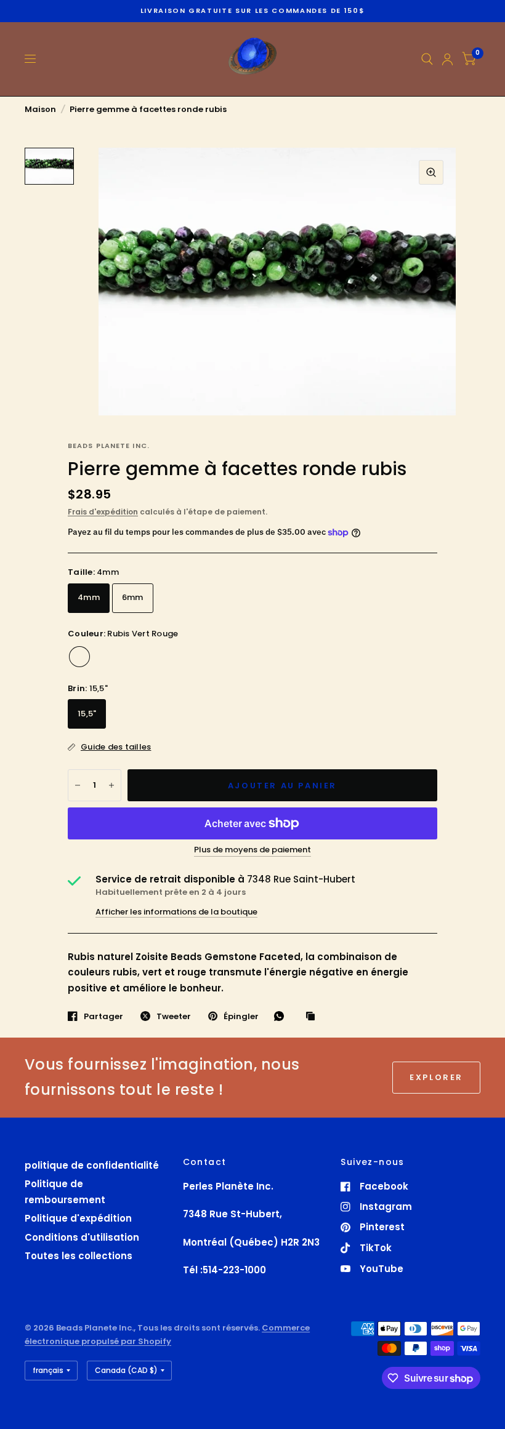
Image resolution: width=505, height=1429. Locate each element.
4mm (89, 597)
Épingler (241, 1016)
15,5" (87, 713)
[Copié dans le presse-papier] (313, 1016)
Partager (103, 1016)
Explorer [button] (436, 1077)
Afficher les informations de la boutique (176, 912)
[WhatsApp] (282, 1016)
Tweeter (173, 1016)
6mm (132, 597)
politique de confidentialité (92, 1165)
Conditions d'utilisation (82, 1237)
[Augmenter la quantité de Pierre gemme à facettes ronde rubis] (111, 785)
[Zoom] (431, 172)
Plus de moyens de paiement (252, 850)
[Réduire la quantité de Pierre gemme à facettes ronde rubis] (77, 785)
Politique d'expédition (78, 1218)
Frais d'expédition (103, 511)
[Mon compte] (447, 59)
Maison (40, 109)
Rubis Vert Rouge (79, 656)
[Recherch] (427, 59)
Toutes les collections (78, 1255)
